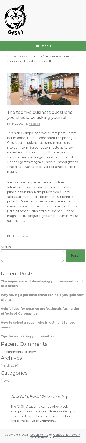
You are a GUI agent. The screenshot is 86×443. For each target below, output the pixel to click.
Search (6, 247)
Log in (51, 437)
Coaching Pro (39, 434)
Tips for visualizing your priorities (27, 336)
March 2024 (9, 365)
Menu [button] (46, 46)
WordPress (38, 437)
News (25, 236)
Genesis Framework (66, 434)
